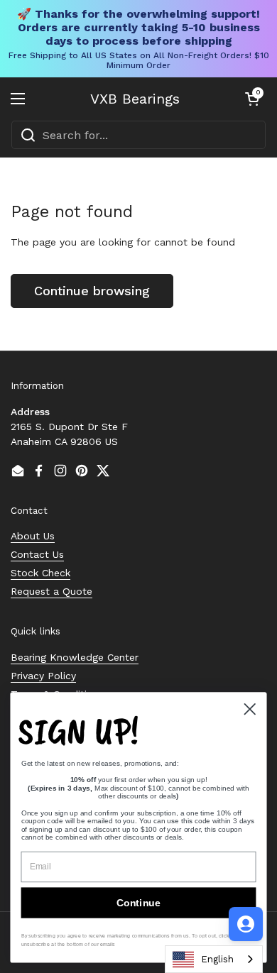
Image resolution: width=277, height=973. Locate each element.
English (217, 959)
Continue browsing (92, 290)
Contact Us (37, 554)
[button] (252, 98)
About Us (33, 536)
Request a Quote (51, 591)
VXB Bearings (135, 99)
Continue (138, 902)
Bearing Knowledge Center (74, 657)
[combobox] (138, 135)
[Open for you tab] (246, 924)
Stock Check (40, 572)
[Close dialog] (250, 709)
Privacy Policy (43, 675)
